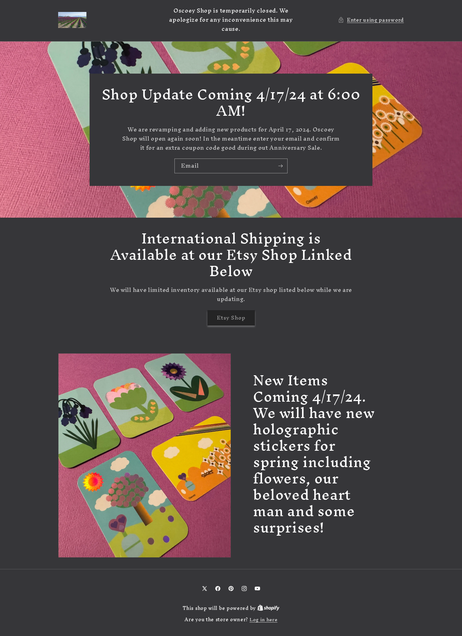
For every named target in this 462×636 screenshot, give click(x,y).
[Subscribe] (280, 166)
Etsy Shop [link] (231, 317)
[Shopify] (268, 608)
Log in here (264, 619)
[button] (371, 20)
